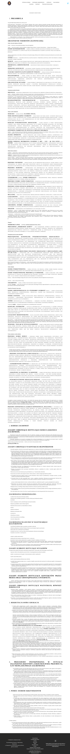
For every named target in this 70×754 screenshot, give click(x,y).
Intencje (49, 2)
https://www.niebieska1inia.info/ (31, 224)
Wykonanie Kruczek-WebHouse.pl (35, 751)
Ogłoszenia (56, 2)
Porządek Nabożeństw (38, 2)
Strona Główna (26, 2)
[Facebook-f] (68, 3)
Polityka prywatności (35, 752)
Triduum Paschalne (47, 4)
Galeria (31, 4)
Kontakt (38, 4)
